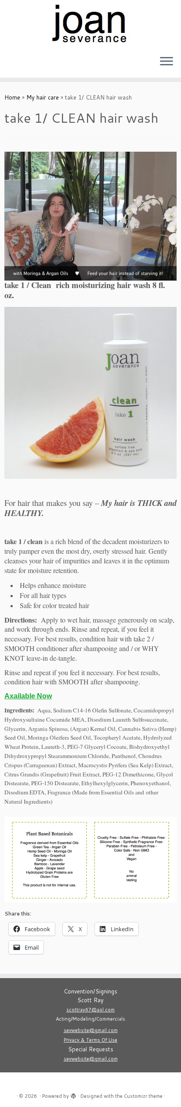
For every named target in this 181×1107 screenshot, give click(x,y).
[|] (90, 24)
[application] (90, 216)
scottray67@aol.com (90, 1009)
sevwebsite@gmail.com (91, 1030)
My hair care (42, 97)
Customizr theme (143, 1096)
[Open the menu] (166, 61)
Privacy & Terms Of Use (90, 1039)
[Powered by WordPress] (73, 1094)
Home (12, 97)
